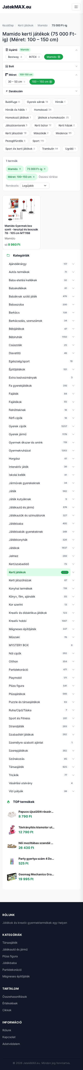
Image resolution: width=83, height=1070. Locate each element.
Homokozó (42, 109)
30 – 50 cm (16, 81)
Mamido (43, 25)
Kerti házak (67, 125)
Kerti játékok (25, 25)
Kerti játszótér (15, 133)
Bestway (15, 56)
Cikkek (6, 1010)
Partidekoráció (12, 969)
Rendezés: (12, 185)
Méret (20, 74)
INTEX (34, 56)
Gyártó (19, 49)
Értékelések (10, 1003)
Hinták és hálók (16, 109)
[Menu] (76, 6)
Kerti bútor (43, 125)
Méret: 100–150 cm (19, 176)
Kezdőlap (8, 25)
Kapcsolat (9, 1037)
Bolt (11, 66)
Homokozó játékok (18, 117)
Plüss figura (10, 956)
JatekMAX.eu (16, 6)
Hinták (60, 101)
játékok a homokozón (53, 117)
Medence (64, 133)
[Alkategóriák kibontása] (73, 264)
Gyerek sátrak (37, 101)
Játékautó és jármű (15, 949)
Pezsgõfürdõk (15, 140)
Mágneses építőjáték (16, 976)
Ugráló (70, 148)
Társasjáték (10, 942)
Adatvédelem (11, 1043)
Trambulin (50, 148)
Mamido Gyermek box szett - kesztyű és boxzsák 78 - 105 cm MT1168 (21, 229)
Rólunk (6, 1030)
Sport (38, 140)
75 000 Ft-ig (34, 169)
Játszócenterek (16, 125)
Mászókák (41, 133)
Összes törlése (48, 176)
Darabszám (16, 91)
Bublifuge (12, 101)
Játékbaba (9, 963)
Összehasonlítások (14, 996)
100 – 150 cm (41, 81)
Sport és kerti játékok (20, 148)
